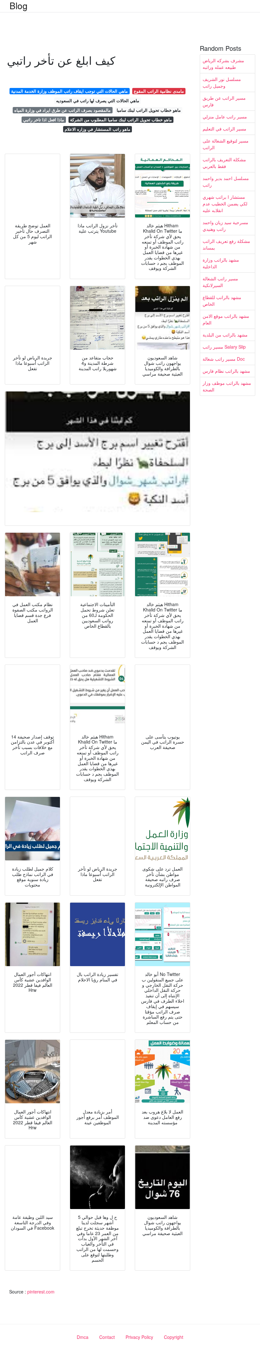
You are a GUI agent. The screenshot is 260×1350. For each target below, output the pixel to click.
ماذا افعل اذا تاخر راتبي (43, 120)
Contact (107, 1337)
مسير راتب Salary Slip (224, 347)
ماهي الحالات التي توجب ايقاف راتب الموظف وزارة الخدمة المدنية (69, 91)
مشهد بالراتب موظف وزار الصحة (227, 386)
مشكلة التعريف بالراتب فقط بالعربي (224, 162)
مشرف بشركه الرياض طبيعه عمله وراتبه (223, 63)
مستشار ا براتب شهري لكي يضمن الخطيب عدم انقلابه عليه (225, 203)
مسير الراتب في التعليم (224, 128)
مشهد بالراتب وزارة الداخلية (221, 263)
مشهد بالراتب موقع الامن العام (226, 319)
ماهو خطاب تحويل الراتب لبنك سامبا (149, 110)
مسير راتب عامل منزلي (225, 116)
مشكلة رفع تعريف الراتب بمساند (226, 244)
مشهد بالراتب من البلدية (225, 334)
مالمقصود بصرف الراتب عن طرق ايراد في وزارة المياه (62, 110)
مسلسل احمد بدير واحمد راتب (226, 181)
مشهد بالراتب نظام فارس (226, 371)
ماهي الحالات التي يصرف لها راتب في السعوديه (97, 100)
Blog (19, 5)
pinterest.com (41, 1291)
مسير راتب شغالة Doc (224, 359)
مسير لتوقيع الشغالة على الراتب (226, 143)
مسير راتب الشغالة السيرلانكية (220, 281)
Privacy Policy (139, 1337)
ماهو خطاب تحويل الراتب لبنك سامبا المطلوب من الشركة (121, 120)
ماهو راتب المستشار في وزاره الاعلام (97, 129)
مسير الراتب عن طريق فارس (224, 101)
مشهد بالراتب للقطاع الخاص (222, 300)
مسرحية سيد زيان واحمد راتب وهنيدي (225, 225)
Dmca (82, 1337)
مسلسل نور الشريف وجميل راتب (222, 82)
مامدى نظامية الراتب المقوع (159, 91)
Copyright (173, 1337)
